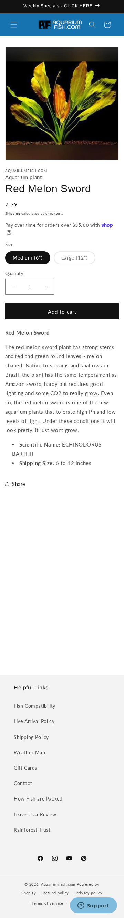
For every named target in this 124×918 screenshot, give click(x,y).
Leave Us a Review (35, 814)
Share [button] (18, 484)
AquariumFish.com (58, 884)
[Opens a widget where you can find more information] (93, 906)
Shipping (12, 213)
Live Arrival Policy (34, 721)
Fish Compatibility (34, 706)
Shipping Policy (31, 737)
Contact (23, 783)
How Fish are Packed (38, 799)
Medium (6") (28, 258)
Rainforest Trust (32, 830)
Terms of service (47, 903)
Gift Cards (25, 768)
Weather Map (29, 752)
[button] (13, 24)
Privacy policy (89, 893)
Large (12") (78, 259)
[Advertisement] (62, 588)
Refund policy (56, 893)
